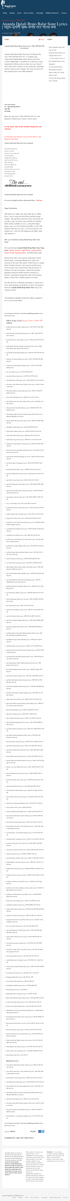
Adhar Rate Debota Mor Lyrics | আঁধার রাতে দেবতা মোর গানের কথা (23, 435)
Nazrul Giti (14, 61)
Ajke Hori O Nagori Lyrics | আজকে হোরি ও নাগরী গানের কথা (21, 714)
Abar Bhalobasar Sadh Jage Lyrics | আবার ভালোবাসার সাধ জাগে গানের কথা (25, 380)
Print (42, 39)
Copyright (39, 13)
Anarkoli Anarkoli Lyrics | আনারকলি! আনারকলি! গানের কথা (21, 854)
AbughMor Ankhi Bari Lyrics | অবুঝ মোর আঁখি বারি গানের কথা (22, 427)
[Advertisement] (24, 88)
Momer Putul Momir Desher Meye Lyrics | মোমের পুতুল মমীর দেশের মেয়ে (25, 998)
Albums (12, 13)
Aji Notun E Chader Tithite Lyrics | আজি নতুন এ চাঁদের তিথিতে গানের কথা (24, 676)
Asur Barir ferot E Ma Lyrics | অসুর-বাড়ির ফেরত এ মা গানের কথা (22, 973)
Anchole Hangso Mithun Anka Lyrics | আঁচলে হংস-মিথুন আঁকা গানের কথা (25, 858)
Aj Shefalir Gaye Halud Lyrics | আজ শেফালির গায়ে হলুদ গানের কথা (23, 535)
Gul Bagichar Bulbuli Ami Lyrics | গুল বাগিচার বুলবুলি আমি (21, 985)
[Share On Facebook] (39, 1131)
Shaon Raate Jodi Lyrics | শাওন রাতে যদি (16, 1055)
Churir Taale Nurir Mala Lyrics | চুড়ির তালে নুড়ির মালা (20, 981)
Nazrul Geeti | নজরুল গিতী (12, 33)
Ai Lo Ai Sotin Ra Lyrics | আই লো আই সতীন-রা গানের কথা (21, 503)
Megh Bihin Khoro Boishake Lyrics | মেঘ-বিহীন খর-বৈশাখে (21, 994)
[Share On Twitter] (43, 1131)
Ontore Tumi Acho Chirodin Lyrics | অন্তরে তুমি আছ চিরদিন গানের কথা (24, 1051)
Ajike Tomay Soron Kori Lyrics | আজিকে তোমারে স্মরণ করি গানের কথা (23, 699)
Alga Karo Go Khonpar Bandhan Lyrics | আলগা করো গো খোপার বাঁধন (24, 803)
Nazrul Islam (18, 59)
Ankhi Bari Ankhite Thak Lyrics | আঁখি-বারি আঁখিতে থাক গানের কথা (23, 905)
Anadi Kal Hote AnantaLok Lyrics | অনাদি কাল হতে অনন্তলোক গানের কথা (25, 839)
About (19, 13)
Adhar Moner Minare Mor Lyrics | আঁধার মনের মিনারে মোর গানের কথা (23, 431)
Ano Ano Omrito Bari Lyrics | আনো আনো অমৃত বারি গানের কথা (22, 926)
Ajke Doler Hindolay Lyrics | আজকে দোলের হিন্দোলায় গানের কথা (22, 710)
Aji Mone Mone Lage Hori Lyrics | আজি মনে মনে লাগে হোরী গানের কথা (24, 646)
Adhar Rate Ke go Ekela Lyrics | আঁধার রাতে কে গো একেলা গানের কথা (23, 439)
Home (5, 13)
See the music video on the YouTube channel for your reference (23, 127)
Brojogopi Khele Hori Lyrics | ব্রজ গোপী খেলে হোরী (19, 977)
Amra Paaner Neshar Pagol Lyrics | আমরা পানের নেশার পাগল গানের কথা (24, 822)
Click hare (39, 200)
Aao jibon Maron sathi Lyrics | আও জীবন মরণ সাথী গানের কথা (22, 376)
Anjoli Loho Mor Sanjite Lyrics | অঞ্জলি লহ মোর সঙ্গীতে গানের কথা (23, 901)
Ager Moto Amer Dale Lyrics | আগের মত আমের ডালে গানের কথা (22, 480)
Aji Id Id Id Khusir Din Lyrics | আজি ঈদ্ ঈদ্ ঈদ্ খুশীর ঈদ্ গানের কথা (23, 616)
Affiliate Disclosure (52, 13)
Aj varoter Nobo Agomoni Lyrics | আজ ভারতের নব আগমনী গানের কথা (24, 563)
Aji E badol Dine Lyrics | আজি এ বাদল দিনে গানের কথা (20, 605)
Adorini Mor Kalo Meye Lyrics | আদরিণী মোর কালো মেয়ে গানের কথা (23, 469)
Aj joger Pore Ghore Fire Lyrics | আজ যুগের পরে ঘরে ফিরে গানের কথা (23, 518)
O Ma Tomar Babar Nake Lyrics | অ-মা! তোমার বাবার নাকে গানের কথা (23, 1002)
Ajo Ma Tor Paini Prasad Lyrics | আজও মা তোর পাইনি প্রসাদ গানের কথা (24, 746)
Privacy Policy (29, 13)
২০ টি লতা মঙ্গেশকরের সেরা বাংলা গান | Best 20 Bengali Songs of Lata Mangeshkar (57, 61)
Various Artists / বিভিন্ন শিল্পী (13, 20)
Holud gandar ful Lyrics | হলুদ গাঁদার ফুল (16, 989)
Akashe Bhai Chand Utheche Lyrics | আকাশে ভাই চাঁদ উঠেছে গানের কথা (24, 756)
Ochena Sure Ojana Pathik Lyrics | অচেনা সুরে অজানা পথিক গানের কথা (24, 1006)
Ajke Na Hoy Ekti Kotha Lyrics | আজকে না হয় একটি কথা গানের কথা (23, 718)
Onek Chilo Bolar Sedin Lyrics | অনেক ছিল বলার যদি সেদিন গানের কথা (24, 1029)
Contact (64, 13)
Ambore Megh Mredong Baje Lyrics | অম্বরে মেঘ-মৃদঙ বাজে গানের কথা (24, 811)
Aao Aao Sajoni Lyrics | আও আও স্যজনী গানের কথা (19, 372)
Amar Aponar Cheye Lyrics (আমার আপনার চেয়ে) (19, 807)
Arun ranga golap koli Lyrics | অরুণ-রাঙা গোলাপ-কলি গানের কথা (22, 956)
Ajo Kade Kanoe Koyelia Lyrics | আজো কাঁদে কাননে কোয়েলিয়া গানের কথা (24, 741)
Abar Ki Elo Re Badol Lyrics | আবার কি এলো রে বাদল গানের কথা (22, 397)
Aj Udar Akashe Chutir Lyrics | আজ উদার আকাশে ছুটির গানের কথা (23, 558)
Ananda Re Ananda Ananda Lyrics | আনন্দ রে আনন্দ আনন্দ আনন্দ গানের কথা (25, 850)
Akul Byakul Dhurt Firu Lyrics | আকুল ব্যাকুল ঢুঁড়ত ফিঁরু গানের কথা (23, 786)
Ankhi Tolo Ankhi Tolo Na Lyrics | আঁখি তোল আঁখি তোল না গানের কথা (24, 915)
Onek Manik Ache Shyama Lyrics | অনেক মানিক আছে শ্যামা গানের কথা (24, 1046)
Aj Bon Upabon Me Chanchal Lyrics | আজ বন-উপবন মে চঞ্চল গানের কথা (24, 514)
